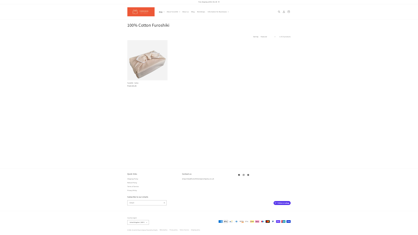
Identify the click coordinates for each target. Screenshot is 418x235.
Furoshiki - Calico (132, 83)
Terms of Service (133, 186)
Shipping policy (195, 230)
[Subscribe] (164, 202)
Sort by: (256, 37)
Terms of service (184, 230)
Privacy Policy (132, 190)
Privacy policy (174, 230)
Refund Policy (132, 183)
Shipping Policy (132, 179)
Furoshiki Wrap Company (139, 230)
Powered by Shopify (152, 230)
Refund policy (163, 230)
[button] (161, 11)
